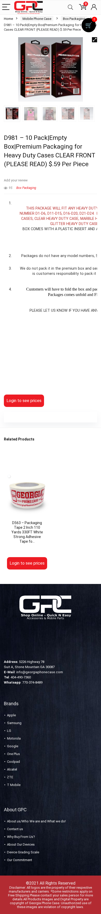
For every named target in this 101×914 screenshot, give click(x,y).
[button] (94, 39)
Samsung (14, 723)
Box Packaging (74, 19)
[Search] (70, 7)
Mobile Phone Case (37, 19)
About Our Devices (21, 844)
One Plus (13, 754)
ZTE (10, 777)
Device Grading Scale (23, 852)
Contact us (15, 829)
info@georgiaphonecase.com (39, 672)
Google (12, 746)
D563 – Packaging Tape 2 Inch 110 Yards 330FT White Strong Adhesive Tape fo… (27, 532)
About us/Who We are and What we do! (36, 821)
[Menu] (6, 7)
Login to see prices (23, 400)
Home (8, 19)
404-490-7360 (21, 677)
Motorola (14, 738)
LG (9, 731)
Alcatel (12, 769)
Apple (11, 715)
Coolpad (13, 762)
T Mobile (13, 785)
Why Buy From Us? (21, 837)
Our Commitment (19, 860)
